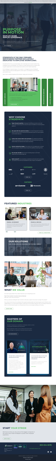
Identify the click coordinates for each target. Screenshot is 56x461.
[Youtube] (51, 452)
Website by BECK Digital (28, 457)
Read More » (33, 366)
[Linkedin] (48, 452)
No (31, 2)
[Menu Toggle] (52, 4)
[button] (7, 231)
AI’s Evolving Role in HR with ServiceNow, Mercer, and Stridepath (39, 357)
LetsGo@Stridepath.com (34, 448)
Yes (29, 2)
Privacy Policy (28, 459)
